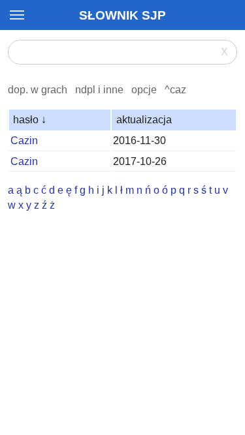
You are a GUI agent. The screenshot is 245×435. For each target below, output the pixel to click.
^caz (175, 89)
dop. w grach (37, 89)
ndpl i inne (99, 89)
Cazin (24, 140)
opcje (144, 89)
